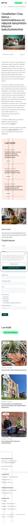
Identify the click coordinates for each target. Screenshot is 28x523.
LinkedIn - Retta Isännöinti (8, 503)
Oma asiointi (18, 2)
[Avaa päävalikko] (25, 2)
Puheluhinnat (4, 469)
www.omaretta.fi (13, 129)
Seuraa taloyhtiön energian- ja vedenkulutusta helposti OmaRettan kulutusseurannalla (14, 188)
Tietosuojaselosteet (6, 493)
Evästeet (3, 516)
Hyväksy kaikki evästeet (14, 267)
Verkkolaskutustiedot (6, 466)
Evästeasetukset (10, 516)
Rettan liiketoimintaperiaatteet (9, 490)
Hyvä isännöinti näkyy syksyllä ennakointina (13, 370)
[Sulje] (25, 253)
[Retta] (4, 3)
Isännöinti (5, 6)
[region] (14, 261)
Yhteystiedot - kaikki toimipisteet (9, 477)
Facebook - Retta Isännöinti (8, 506)
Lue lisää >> (13, 124)
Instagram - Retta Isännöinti (8, 509)
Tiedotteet (4, 500)
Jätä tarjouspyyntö (6, 479)
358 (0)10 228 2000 (9, 462)
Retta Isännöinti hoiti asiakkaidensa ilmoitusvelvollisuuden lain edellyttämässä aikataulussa (13, 405)
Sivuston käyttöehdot (20, 514)
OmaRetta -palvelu (6, 482)
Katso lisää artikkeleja (10, 332)
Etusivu (2, 6)
